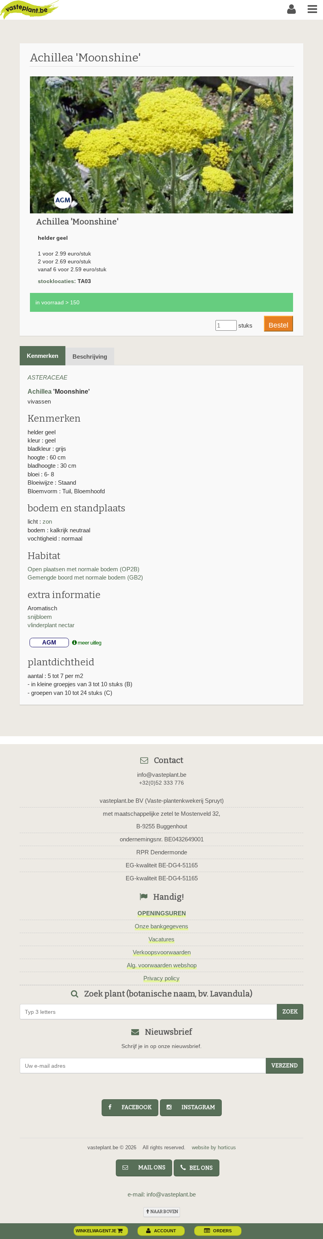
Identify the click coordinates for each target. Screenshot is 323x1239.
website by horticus (214, 1147)
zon (47, 521)
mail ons (148, 1167)
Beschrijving (89, 356)
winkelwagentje (96, 1230)
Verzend (284, 1065)
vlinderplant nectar (51, 625)
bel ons (199, 1168)
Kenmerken (42, 355)
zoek (290, 1011)
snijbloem (40, 616)
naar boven (164, 1211)
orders (222, 1230)
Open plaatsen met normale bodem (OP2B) (83, 569)
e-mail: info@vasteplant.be (162, 1194)
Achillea (40, 391)
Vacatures (161, 939)
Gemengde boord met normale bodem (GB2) (85, 577)
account (165, 1230)
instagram (194, 1107)
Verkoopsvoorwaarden (162, 952)
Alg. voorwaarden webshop (162, 965)
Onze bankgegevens (161, 926)
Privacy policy (161, 978)
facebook (133, 1107)
